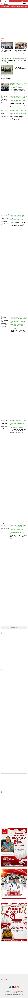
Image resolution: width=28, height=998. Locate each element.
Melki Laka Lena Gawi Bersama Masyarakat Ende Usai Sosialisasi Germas (18, 118)
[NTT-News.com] (6, 3)
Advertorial (12, 83)
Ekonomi (14, 112)
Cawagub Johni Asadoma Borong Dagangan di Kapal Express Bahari (14, 61)
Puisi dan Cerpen (19, 327)
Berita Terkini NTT (20, 83)
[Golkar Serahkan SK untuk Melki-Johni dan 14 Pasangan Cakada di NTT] (5, 573)
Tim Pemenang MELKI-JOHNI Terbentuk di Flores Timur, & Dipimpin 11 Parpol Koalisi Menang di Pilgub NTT (17, 225)
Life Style (16, 86)
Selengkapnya (14, 627)
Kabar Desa (22, 97)
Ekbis (21, 318)
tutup (2, 979)
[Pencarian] (26, 3)
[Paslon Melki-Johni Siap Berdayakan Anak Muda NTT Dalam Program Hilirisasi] (7, 69)
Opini (14, 87)
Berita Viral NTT (15, 97)
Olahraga (21, 114)
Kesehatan (21, 84)
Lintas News (15, 58)
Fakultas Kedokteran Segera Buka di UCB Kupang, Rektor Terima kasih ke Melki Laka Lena (18, 332)
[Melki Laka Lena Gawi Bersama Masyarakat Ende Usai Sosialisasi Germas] (5, 160)
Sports (24, 327)
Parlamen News (19, 87)
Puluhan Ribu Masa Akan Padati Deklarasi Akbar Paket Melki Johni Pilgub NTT (18, 91)
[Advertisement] (14, 23)
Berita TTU (18, 110)
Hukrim (11, 216)
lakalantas (16, 99)
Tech (11, 328)
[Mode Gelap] (24, 3)
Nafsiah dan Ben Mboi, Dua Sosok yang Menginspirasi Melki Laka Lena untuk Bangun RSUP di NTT (20, 67)
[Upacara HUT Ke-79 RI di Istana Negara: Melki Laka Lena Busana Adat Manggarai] (5, 470)
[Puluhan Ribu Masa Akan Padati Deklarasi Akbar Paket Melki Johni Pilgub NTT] (5, 88)
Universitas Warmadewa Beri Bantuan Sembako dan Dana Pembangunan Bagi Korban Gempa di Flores (20, 52)
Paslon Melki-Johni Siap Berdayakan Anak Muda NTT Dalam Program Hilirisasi (6, 77)
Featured (17, 84)
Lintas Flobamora (8, 58)
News (19, 58)
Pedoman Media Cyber (18, 219)
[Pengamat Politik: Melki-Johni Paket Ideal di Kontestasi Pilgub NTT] (5, 101)
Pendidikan (12, 101)
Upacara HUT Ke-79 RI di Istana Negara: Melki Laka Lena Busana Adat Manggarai (18, 431)
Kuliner (2, 58)
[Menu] (2, 3)
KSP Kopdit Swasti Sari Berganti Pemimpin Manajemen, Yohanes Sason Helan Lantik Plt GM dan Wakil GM (7, 52)
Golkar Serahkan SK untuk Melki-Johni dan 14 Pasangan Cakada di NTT (18, 537)
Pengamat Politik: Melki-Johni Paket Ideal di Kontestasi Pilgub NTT (18, 105)
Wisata (16, 101)
